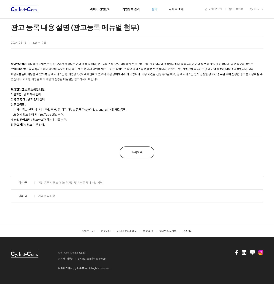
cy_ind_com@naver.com (92, 258)
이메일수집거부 (167, 231)
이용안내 (106, 231)
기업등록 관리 (131, 9)
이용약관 (148, 231)
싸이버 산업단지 (100, 9)
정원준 (70, 258)
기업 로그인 (215, 9)
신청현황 (238, 9)
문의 (154, 9)
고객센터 (187, 231)
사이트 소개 (176, 9)
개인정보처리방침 (127, 231)
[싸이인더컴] (24, 9)
